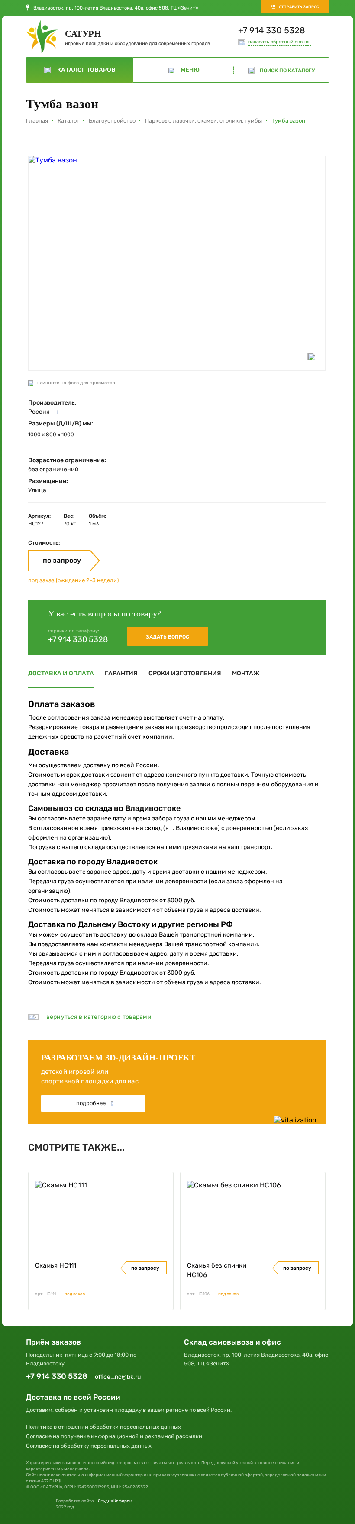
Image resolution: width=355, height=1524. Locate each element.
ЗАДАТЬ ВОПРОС (167, 637)
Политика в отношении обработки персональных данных (103, 1426)
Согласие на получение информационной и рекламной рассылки (114, 1436)
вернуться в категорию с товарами (99, 1017)
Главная (37, 120)
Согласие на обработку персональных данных (89, 1446)
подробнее (91, 1103)
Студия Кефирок (115, 1501)
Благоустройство (112, 120)
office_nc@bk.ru (118, 1377)
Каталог (68, 120)
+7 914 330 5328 (271, 30)
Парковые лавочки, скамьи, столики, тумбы (203, 120)
